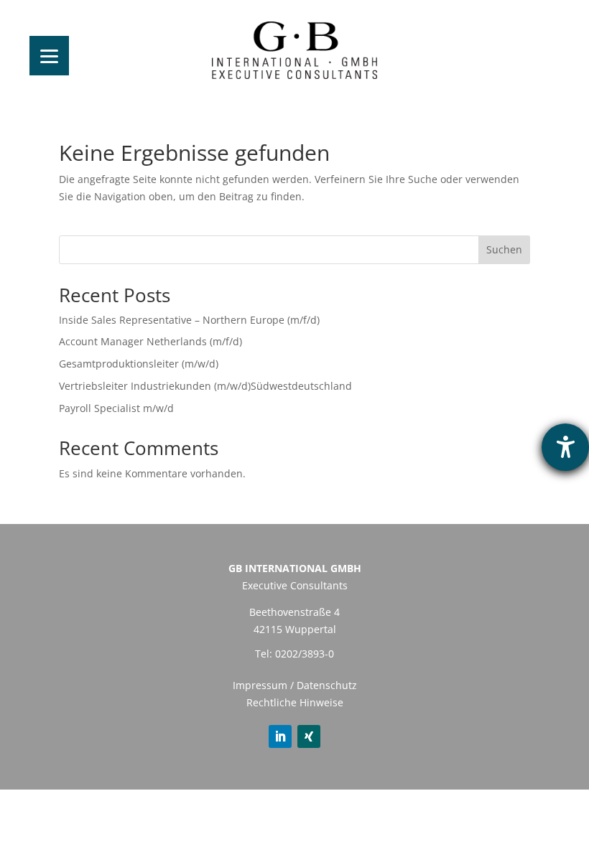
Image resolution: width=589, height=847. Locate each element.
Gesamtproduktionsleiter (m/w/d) (138, 363)
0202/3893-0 (304, 653)
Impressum (260, 685)
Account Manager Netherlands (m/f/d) (150, 341)
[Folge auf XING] (308, 736)
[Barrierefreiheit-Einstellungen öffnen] (565, 447)
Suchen (504, 249)
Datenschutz (327, 685)
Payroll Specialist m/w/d (116, 408)
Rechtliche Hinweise (294, 702)
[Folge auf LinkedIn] (280, 736)
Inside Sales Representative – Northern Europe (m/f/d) (198, 320)
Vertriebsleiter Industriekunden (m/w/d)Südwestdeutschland (205, 386)
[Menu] (49, 55)
